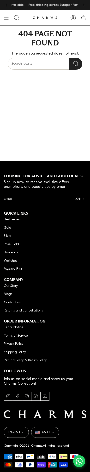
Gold (7, 228)
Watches (10, 261)
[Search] (75, 64)
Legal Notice (13, 327)
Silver (7, 236)
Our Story (11, 286)
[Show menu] (6, 17)
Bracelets (11, 252)
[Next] (84, 5)
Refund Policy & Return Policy (25, 360)
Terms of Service (16, 336)
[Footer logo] (45, 414)
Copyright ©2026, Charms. (23, 445)
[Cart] (83, 17)
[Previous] (6, 5)
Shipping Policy (15, 352)
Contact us (12, 302)
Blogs (8, 294)
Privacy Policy (13, 344)
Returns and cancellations (23, 310)
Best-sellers (12, 219)
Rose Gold (11, 244)
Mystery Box (13, 269)
